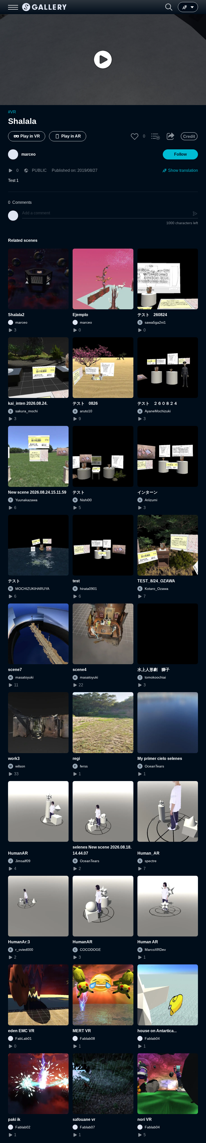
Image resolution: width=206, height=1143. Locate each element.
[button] (169, 7)
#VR (12, 112)
